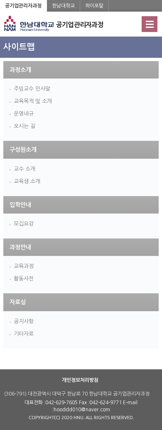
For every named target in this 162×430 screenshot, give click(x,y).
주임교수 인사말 (32, 88)
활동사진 (24, 278)
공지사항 (24, 321)
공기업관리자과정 (23, 5)
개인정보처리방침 (80, 380)
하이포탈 (94, 5)
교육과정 (24, 266)
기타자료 (24, 334)
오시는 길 (24, 126)
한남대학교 (63, 5)
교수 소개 (24, 169)
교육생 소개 (27, 181)
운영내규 (24, 113)
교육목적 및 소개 (33, 101)
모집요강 (24, 223)
